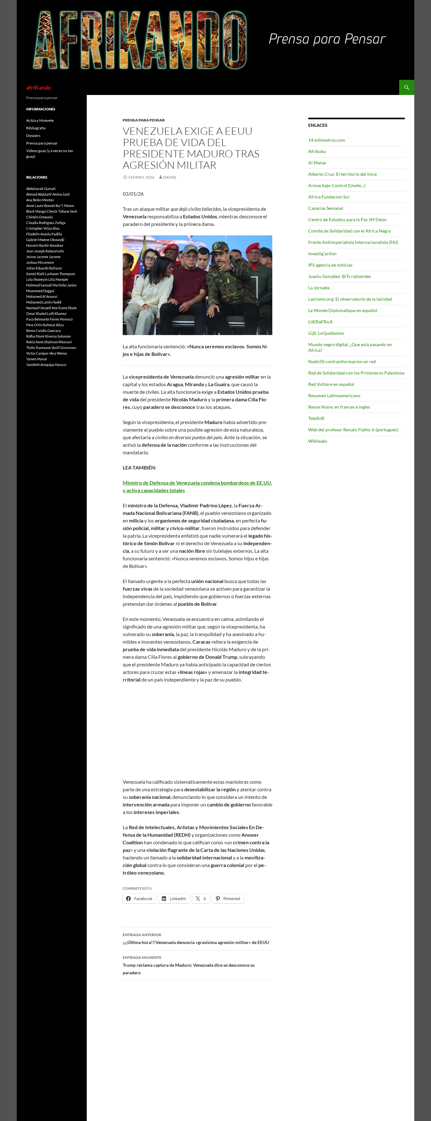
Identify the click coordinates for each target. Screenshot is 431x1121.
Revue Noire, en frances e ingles (339, 407)
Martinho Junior (64, 285)
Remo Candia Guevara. (43, 330)
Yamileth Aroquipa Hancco (46, 365)
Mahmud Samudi (39, 285)
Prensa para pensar (144, 120)
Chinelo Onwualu (39, 217)
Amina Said (60, 194)
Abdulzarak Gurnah (41, 188)
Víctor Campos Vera (41, 353)
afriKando (38, 87)
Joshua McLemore (40, 262)
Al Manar (317, 162)
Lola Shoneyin (37, 279)
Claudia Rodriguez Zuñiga (46, 223)
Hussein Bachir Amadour (44, 245)
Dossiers (33, 135)
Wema (62, 353)
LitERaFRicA (320, 321)
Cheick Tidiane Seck (62, 211)
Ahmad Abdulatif (39, 194)
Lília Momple (58, 279)
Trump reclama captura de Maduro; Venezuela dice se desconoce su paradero (189, 965)
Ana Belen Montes (40, 200)
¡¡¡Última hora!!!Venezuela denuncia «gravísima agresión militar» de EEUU (196, 938)
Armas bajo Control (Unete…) (336, 185)
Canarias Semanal (325, 208)
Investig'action (322, 253)
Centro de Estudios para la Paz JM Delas (347, 219)
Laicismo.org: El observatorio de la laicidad (350, 299)
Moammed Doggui (40, 291)
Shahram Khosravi (58, 342)
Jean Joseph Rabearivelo (45, 251)
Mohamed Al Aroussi (41, 296)
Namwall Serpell (38, 308)
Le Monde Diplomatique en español (342, 310)
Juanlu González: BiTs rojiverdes (339, 276)
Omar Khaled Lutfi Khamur (46, 313)
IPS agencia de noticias (330, 265)
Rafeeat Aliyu (53, 325)
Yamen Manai (36, 359)
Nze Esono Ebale (64, 308)
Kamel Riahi (35, 274)
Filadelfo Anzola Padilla (44, 234)
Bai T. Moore (65, 206)
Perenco (66, 319)
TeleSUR (316, 418)
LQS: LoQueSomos (326, 333)
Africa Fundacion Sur (329, 196)
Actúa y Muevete (40, 120)
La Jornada (318, 287)
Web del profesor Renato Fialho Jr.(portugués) (353, 429)
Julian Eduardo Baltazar (44, 268)
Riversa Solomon (58, 336)
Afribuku (317, 151)
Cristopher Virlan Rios (43, 228)
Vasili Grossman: (64, 347)
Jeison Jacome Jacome (43, 257)
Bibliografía (35, 128)
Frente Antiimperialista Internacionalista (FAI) (353, 242)
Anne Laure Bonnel (40, 206)
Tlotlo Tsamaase (38, 347)
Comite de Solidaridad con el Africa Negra (349, 230)
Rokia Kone (35, 342)
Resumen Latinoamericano (334, 395)
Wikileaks (317, 441)
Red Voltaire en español (331, 384)
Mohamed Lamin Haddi (44, 302)
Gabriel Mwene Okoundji (45, 240)
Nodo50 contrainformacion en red (342, 361)
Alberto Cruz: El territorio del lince (342, 174)
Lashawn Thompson (60, 274)
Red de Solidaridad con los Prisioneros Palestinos (356, 372)
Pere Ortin (34, 325)
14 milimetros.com (326, 140)
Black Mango (36, 211)
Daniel (170, 177)
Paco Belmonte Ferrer (42, 319)
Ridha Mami (35, 336)
